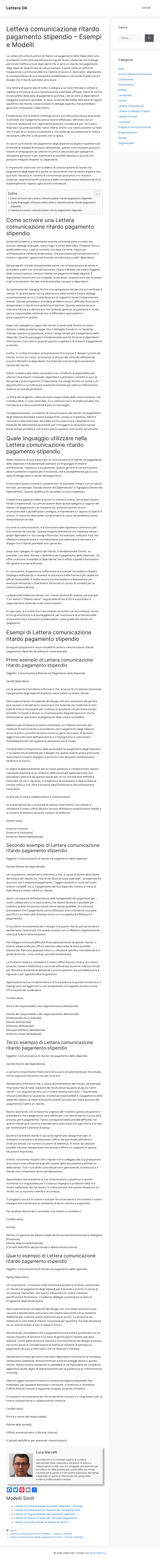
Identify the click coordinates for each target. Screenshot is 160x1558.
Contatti (146, 7)
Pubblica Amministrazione (134, 127)
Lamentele (125, 95)
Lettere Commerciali (131, 106)
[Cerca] (149, 38)
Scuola (122, 137)
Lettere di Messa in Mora (134, 111)
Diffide (122, 90)
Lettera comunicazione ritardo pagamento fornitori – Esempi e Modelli (46, 1537)
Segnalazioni (126, 143)
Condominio (125, 79)
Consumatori (126, 84)
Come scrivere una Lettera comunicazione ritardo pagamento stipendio (51, 198)
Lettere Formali (127, 116)
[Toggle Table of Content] (95, 193)
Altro (121, 68)
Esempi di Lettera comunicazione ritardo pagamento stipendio (46, 210)
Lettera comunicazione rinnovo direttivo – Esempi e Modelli (40, 1533)
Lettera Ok (16, 7)
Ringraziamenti (127, 132)
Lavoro (13, 1530)
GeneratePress (98, 1552)
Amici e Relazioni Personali (135, 74)
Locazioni (124, 121)
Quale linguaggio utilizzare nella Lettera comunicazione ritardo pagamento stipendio (53, 204)
